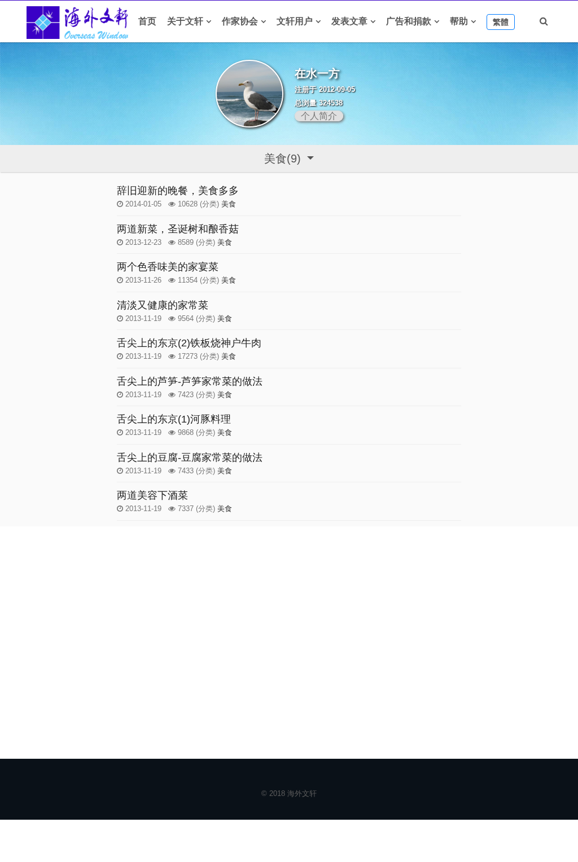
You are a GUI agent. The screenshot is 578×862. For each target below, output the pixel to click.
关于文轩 (185, 21)
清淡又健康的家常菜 (162, 305)
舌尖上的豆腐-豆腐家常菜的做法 (189, 457)
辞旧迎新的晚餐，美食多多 (178, 190)
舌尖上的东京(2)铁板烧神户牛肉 (189, 343)
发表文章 (349, 21)
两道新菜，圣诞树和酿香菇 (178, 229)
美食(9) (284, 158)
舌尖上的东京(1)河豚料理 (174, 419)
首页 (147, 21)
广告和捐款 (408, 21)
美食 (228, 204)
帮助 (459, 21)
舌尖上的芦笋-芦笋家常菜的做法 (189, 381)
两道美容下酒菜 (152, 495)
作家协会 (240, 21)
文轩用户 (295, 21)
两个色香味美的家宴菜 (167, 266)
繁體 (501, 22)
